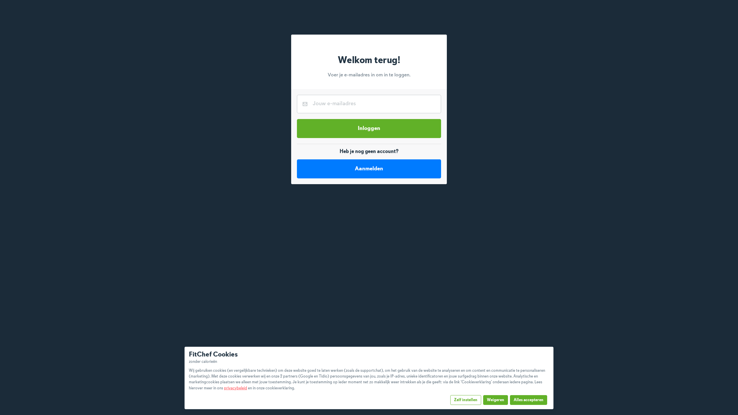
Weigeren (495, 400)
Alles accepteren (528, 400)
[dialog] (369, 378)
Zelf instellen (465, 400)
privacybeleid (235, 388)
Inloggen (369, 128)
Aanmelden (369, 169)
